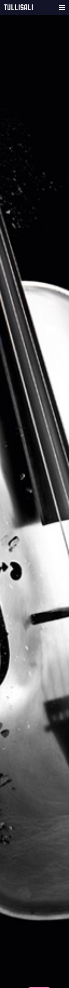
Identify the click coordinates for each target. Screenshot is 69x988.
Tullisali (18, 7)
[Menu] (62, 7)
